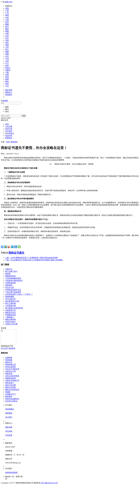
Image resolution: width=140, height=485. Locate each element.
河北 (7, 38)
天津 (7, 58)
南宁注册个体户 (11, 271)
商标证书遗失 (16, 252)
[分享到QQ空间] (5, 246)
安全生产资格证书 (12, 369)
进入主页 (4, 348)
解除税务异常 (10, 276)
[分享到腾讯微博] (12, 246)
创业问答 (8, 136)
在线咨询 (11, 348)
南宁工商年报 (10, 303)
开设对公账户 (10, 322)
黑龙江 (7, 68)
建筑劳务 (8, 396)
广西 (7, 10)
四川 (7, 26)
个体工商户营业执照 (13, 292)
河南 (7, 40)
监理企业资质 (10, 367)
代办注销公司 (10, 299)
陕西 (7, 31)
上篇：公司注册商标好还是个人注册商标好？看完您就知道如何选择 (31, 258)
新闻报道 (8, 413)
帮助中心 (8, 92)
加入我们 (8, 417)
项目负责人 (9, 383)
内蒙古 (7, 70)
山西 (7, 33)
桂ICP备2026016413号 (49, 483)
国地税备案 (9, 296)
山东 (7, 36)
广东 (7, 13)
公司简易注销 (10, 306)
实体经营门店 (10, 310)
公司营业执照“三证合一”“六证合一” (19, 294)
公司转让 (10, 133)
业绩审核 (8, 357)
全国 (7, 8)
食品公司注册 (10, 385)
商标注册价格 (10, 319)
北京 (7, 56)
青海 (7, 77)
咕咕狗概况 (9, 409)
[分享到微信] (19, 246)
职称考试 (8, 374)
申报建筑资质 (10, 315)
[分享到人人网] (15, 246)
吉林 (7, 65)
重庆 (7, 29)
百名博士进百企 (11, 401)
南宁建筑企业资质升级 (14, 308)
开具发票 (8, 435)
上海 (7, 61)
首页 (7, 124)
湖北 (7, 42)
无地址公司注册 (11, 324)
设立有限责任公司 (12, 301)
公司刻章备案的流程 (13, 278)
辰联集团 (8, 285)
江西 (7, 20)
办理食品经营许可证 (13, 290)
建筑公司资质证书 (12, 390)
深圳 (7, 84)
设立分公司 (9, 287)
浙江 (7, 49)
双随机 (7, 392)
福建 (7, 52)
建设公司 (8, 362)
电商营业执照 (10, 378)
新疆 (7, 79)
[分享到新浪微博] (9, 246)
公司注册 (8, 126)
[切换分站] (8, 2)
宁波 (7, 86)
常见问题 (8, 431)
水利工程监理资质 (12, 376)
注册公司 (8, 269)
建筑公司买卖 (10, 387)
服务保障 (8, 427)
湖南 (7, 45)
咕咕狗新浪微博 (11, 472)
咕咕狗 (7, 274)
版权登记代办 (10, 312)
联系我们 (8, 95)
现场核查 (8, 360)
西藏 (7, 24)
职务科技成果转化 (12, 399)
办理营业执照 (10, 283)
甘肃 (7, 75)
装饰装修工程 (10, 364)
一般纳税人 (9, 317)
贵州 (7, 22)
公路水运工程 (10, 371)
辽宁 (7, 63)
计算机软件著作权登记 (14, 280)
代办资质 (8, 131)
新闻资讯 (8, 138)
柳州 (7, 81)
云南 (7, 17)
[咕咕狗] (4, 101)
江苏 (7, 47)
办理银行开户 (10, 394)
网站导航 (8, 90)
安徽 (7, 54)
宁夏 (7, 72)
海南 (7, 15)
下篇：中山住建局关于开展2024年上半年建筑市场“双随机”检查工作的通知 (34, 260)
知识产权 (8, 129)
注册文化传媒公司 (12, 380)
